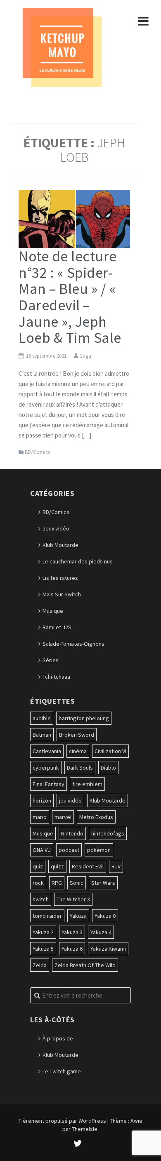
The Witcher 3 (73, 899)
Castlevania (47, 751)
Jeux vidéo (56, 528)
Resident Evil (88, 866)
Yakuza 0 (105, 915)
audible (42, 718)
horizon (42, 800)
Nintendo (72, 833)
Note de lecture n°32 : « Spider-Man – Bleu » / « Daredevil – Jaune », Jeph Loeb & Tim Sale (70, 297)
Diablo (108, 767)
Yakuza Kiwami (108, 948)
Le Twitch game (62, 1071)
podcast (69, 850)
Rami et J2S (57, 627)
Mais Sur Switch (62, 594)
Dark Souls (80, 767)
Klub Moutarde (60, 545)
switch (41, 899)
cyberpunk (46, 767)
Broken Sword (76, 734)
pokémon (99, 850)
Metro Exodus (96, 817)
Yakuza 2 (43, 932)
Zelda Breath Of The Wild (85, 965)
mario (40, 817)
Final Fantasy (48, 784)
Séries (51, 660)
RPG (57, 882)
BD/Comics (37, 452)
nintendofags (107, 833)
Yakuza (78, 915)
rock (38, 882)
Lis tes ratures (60, 578)
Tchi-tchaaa (56, 676)
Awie (136, 1120)
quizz (57, 866)
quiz (38, 866)
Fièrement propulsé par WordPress (62, 1120)
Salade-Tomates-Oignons (73, 643)
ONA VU (42, 850)
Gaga (85, 355)
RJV (116, 866)
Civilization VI (110, 751)
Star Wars (103, 882)
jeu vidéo (70, 800)
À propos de (58, 1038)
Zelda (40, 965)
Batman (42, 734)
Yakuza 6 (72, 948)
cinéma (78, 751)
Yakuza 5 (43, 948)
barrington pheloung (84, 718)
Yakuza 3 (72, 932)
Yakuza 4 (100, 932)
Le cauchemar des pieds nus (78, 561)
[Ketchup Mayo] (62, 46)
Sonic (76, 882)
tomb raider (47, 915)
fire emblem (87, 784)
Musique (53, 610)
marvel (62, 817)
